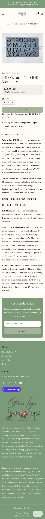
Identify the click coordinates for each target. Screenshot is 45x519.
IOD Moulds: (29, 198)
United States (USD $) (21, 508)
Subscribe (22, 331)
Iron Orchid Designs (10, 73)
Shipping (7, 92)
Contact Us (6, 356)
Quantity (7, 98)
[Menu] (3, 14)
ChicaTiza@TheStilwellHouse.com (15, 377)
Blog (4, 364)
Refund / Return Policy (11, 352)
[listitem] (22, 4)
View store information (13, 129)
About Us (6, 360)
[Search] (41, 13)
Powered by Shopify (22, 513)
